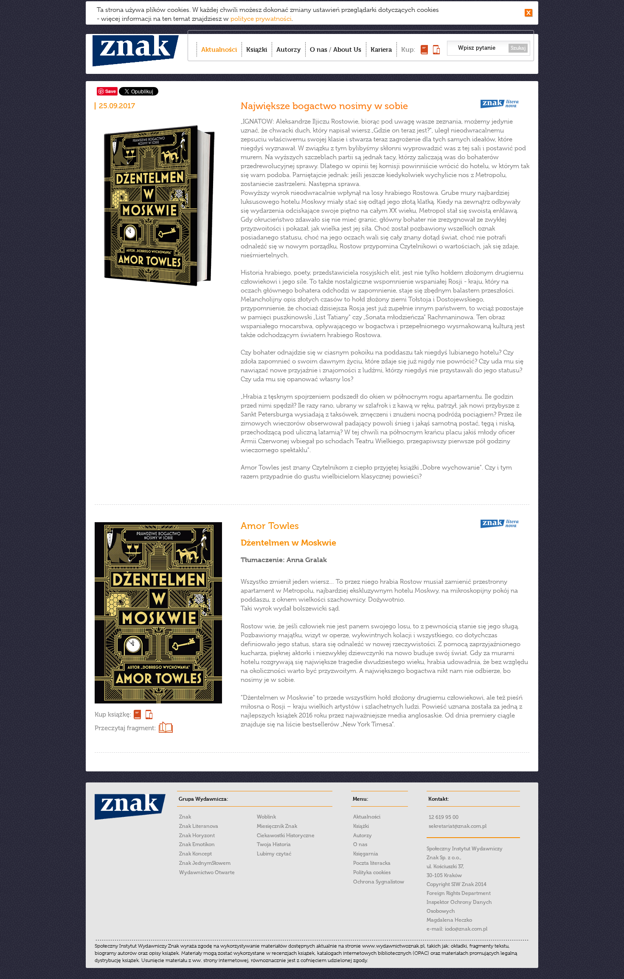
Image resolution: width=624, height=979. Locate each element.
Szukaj (518, 48)
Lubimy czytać (274, 854)
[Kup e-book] (436, 52)
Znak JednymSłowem (204, 863)
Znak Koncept (195, 854)
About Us (347, 49)
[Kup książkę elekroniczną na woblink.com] (147, 714)
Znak (185, 817)
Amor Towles (270, 526)
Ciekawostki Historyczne (286, 835)
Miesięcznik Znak (277, 826)
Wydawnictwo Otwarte (207, 872)
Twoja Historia (274, 844)
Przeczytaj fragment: (125, 728)
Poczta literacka (372, 863)
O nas (318, 49)
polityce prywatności (261, 19)
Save (110, 91)
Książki (256, 49)
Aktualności (219, 49)
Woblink (266, 817)
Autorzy (288, 49)
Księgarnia (365, 854)
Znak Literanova (198, 826)
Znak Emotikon (197, 844)
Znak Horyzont (197, 835)
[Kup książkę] (424, 52)
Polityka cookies (372, 872)
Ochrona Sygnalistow (378, 882)
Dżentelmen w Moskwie (288, 543)
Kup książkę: (113, 714)
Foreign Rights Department (459, 893)
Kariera (381, 49)
